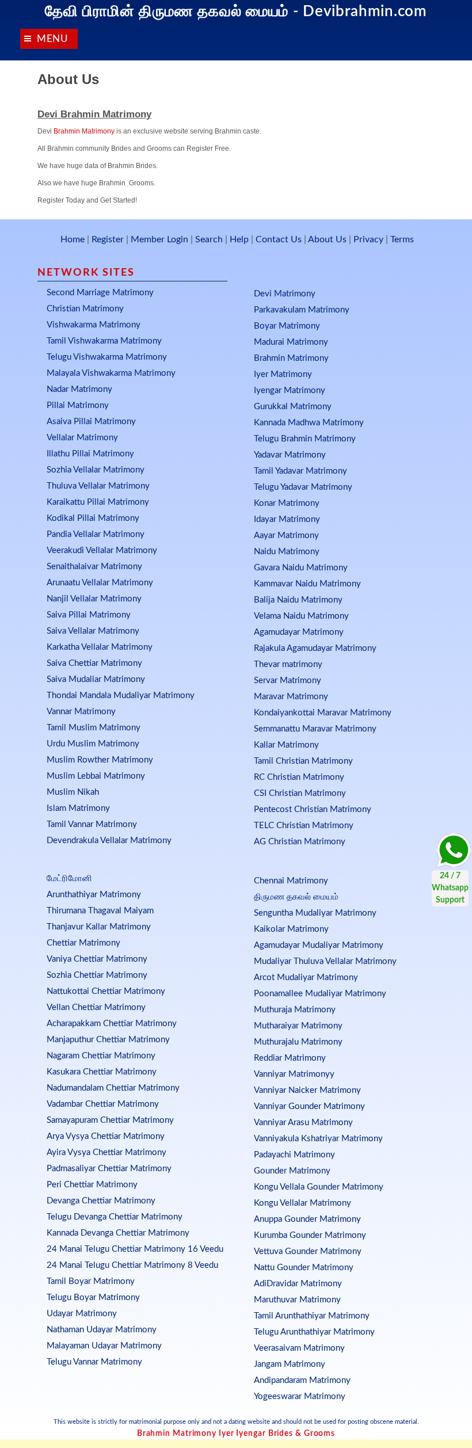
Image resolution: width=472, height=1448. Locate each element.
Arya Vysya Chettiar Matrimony (106, 1136)
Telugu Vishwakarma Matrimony (107, 357)
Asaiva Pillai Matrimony (91, 421)
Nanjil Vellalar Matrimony (94, 599)
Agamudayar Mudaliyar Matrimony (318, 945)
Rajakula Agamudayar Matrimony (315, 648)
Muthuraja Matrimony (295, 1009)
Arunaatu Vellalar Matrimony (100, 582)
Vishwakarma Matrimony (93, 325)
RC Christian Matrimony (299, 777)
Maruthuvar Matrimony (297, 1299)
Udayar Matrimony (82, 1313)
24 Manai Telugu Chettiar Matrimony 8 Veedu (132, 1265)
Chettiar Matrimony (83, 943)
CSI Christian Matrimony (300, 793)
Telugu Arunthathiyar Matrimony (314, 1332)
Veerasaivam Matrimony (299, 1348)
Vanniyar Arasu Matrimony (303, 1122)
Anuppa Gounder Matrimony (307, 1219)
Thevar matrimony (288, 664)
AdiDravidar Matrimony (298, 1283)
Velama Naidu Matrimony (301, 616)
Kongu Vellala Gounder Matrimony (318, 1187)
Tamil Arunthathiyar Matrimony (312, 1316)
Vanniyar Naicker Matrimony (307, 1090)
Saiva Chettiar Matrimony (94, 663)
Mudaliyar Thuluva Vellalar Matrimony (325, 961)
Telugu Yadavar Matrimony (303, 487)
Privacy (368, 239)
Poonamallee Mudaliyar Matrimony (320, 993)
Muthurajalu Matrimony (298, 1042)
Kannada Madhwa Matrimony (309, 422)
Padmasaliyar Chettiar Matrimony (109, 1168)
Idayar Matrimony (287, 519)
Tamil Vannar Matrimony (92, 824)
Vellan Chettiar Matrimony (96, 1007)
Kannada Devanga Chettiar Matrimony (118, 1233)
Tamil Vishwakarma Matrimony (104, 341)
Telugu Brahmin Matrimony (305, 439)
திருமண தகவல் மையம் (296, 897)
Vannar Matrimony (81, 711)
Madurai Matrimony (291, 342)
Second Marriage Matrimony (100, 292)
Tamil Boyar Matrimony (91, 1281)
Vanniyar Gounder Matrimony (309, 1106)
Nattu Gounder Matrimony (303, 1267)
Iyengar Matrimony (289, 390)
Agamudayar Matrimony (299, 632)
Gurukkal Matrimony (293, 406)
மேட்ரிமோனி (69, 878)
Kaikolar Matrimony (291, 929)
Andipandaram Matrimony (302, 1380)
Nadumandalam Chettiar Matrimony (113, 1088)
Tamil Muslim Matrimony (93, 727)
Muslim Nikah (73, 792)
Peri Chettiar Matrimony (92, 1184)
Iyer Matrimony (283, 374)
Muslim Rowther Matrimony (100, 760)
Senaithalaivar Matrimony (94, 566)
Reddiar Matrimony (290, 1058)
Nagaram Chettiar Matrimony (101, 1055)
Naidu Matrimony (286, 551)
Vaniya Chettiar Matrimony (97, 959)
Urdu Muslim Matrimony (93, 744)
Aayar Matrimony (286, 535)
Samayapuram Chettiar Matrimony (110, 1120)
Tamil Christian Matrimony (303, 761)
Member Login (159, 239)
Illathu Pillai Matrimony (90, 453)
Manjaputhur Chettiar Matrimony (108, 1039)
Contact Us (279, 239)
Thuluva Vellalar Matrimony (98, 486)
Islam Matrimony (78, 808)
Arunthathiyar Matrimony (94, 894)
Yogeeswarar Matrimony (299, 1396)
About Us (327, 239)
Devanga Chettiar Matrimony (101, 1200)
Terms (402, 239)
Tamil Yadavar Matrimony (300, 471)
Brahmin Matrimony (84, 131)
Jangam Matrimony (289, 1364)
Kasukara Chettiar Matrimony (102, 1072)
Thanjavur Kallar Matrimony (99, 927)
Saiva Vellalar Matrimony (93, 631)
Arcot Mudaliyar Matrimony (306, 977)
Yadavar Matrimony (290, 455)
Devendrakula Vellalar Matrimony (109, 840)
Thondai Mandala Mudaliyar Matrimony (121, 695)
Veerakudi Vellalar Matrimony (102, 550)
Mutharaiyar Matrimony (298, 1026)
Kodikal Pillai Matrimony (93, 518)
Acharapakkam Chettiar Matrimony (112, 1023)
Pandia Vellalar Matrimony (95, 534)
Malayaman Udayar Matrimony (104, 1346)
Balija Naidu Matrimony (298, 600)
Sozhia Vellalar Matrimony (95, 470)
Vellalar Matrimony (82, 437)
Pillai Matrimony (78, 405)
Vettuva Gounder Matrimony (307, 1251)
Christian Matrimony (85, 308)
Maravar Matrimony (291, 696)
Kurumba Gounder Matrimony (310, 1235)
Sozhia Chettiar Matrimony (97, 975)
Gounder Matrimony (292, 1171)
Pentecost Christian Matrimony (312, 809)
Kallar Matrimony (286, 745)
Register (108, 239)
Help (239, 239)
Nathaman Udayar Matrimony (102, 1329)
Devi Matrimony (284, 293)
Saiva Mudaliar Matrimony (96, 679)
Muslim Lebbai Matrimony (96, 776)
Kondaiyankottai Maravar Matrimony (322, 712)
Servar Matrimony (287, 680)
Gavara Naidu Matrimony (301, 567)
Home (72, 239)
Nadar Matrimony (79, 389)
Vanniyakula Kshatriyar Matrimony (318, 1138)
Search (209, 239)
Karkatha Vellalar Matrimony (100, 647)
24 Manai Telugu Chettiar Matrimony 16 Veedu (135, 1249)
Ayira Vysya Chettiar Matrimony (106, 1152)
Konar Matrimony (286, 503)
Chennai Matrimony (291, 881)
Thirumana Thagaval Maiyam (100, 910)
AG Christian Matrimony (299, 841)
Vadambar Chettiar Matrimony (103, 1104)
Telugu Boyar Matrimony (93, 1297)
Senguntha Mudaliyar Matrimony (315, 913)
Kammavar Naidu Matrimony (307, 584)
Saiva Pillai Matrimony (89, 615)
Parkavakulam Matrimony (301, 310)
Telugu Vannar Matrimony (94, 1362)
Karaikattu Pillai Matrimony (98, 502)
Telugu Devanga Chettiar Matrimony (114, 1217)
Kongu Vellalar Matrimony (302, 1203)
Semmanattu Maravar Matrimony (315, 729)
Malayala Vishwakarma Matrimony (111, 373)
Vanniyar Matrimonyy (294, 1074)
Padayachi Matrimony (294, 1154)
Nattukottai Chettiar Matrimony (106, 991)
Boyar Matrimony (287, 326)
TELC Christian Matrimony (303, 825)
